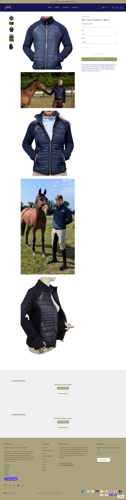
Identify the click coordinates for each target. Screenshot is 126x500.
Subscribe (103, 459)
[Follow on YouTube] (18, 485)
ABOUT (57, 7)
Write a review (63, 388)
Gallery (44, 470)
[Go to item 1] (11, 18)
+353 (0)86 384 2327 (67, 463)
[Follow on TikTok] (23, 485)
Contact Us (45, 462)
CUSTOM (65, 7)
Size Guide (45, 447)
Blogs (43, 467)
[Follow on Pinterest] (14, 485)
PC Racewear (86, 16)
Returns (44, 453)
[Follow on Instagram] (9, 485)
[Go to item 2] (11, 23)
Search (44, 464)
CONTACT (75, 7)
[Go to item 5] (11, 46)
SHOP (50, 7)
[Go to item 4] (11, 38)
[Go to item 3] (11, 29)
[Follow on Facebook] (5, 485)
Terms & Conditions (47, 456)
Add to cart (99, 54)
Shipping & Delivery (47, 450)
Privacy (44, 459)
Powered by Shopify (56, 493)
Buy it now (99, 59)
